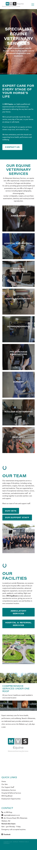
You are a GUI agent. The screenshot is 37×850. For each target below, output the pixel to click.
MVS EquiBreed (6, 796)
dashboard (15, 841)
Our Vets (4, 784)
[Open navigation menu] (32, 4)
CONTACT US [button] (12, 147)
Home (3, 781)
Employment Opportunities (11, 799)
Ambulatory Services (8, 790)
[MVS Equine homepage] (16, 4)
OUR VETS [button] (10, 511)
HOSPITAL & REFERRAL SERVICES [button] (18, 623)
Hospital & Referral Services (11, 793)
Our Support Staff (7, 787)
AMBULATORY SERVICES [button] (18, 612)
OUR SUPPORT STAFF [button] (17, 517)
